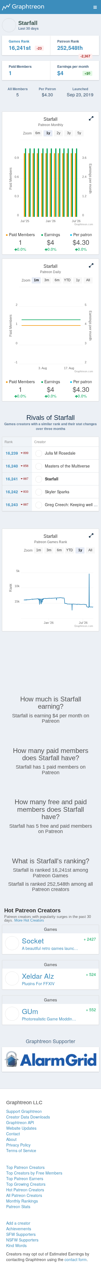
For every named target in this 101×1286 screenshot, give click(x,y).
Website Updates (21, 1128)
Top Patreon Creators (25, 1167)
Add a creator (18, 1223)
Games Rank (19, 41)
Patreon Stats (18, 1206)
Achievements (18, 1228)
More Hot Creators (29, 920)
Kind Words (16, 1245)
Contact (13, 1133)
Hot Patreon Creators (25, 1189)
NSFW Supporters (22, 1240)
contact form (76, 1259)
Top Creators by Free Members (34, 1173)
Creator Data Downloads (28, 1117)
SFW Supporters (21, 1234)
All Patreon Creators (24, 1195)
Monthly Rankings (22, 1201)
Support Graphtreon (24, 1111)
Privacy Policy (18, 1145)
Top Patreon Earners (24, 1178)
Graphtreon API (20, 1122)
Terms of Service (21, 1150)
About (11, 1139)
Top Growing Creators (25, 1184)
